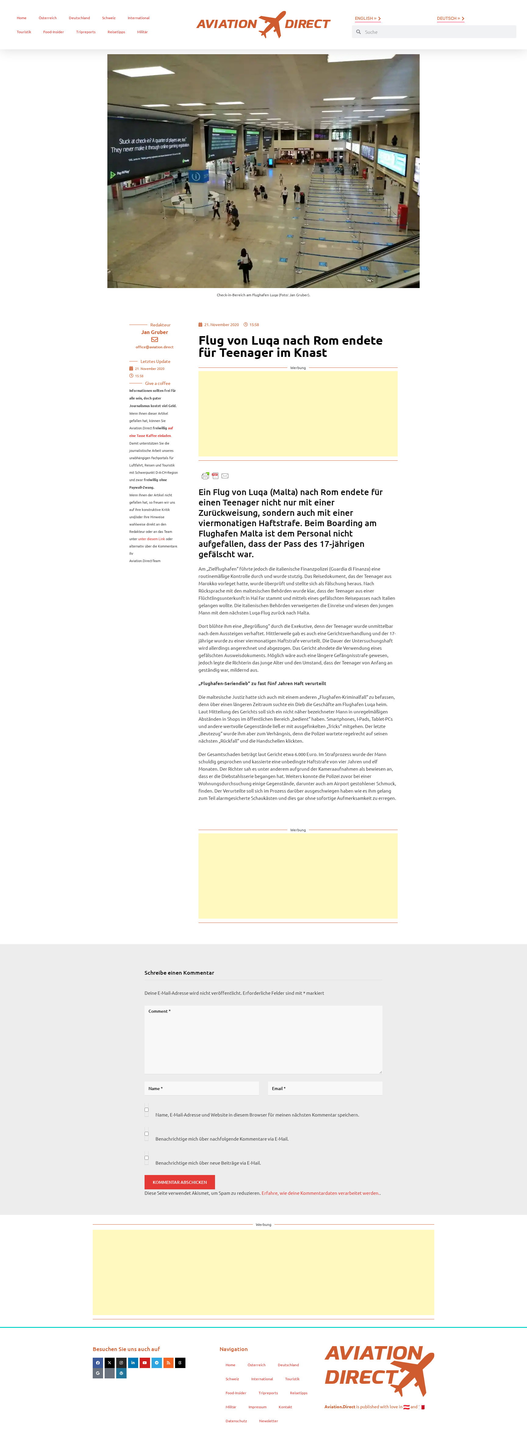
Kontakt (285, 1406)
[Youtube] (145, 1363)
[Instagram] (121, 1363)
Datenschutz (236, 1420)
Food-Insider (53, 31)
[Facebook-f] (98, 1363)
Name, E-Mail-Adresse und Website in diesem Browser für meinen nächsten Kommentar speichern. (257, 1114)
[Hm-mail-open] (110, 1373)
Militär (142, 31)
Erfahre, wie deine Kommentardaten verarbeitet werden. (321, 1193)
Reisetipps (116, 31)
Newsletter (268, 1420)
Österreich (48, 17)
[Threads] (180, 1363)
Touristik (24, 31)
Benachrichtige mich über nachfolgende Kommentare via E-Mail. (222, 1139)
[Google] (98, 1373)
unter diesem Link (151, 538)
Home (22, 17)
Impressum (258, 1406)
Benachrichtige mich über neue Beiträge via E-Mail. (208, 1163)
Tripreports (85, 31)
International (138, 17)
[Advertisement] (298, 413)
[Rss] (168, 1363)
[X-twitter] (110, 1363)
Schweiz (109, 17)
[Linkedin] (133, 1363)
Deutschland (79, 17)
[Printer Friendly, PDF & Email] (215, 475)
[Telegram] (157, 1363)
